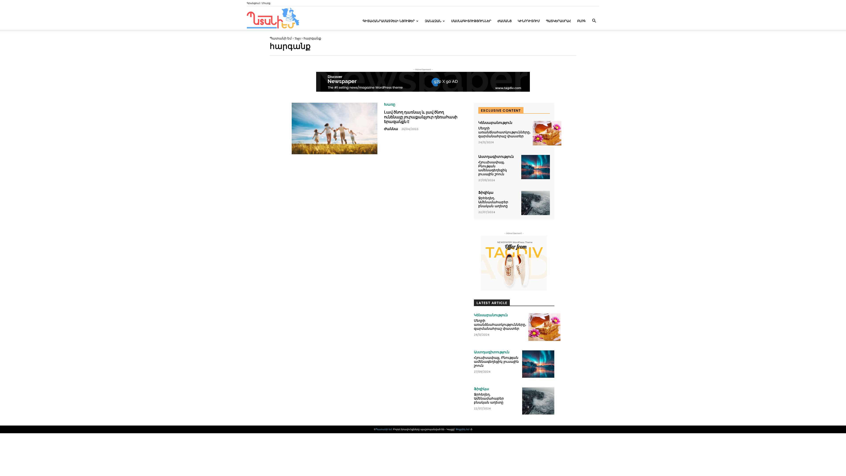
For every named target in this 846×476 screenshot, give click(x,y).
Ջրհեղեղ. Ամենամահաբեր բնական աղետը (493, 202)
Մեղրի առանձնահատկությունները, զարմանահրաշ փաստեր (504, 132)
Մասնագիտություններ (471, 21)
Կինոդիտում (529, 21)
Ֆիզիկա (486, 192)
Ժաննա (391, 129)
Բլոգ (581, 21)
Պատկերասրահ (558, 21)
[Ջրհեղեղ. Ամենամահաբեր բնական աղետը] (535, 203)
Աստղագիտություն (496, 156)
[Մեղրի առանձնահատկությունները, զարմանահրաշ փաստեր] (547, 133)
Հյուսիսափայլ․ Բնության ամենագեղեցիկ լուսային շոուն (492, 168)
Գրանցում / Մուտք (258, 3)
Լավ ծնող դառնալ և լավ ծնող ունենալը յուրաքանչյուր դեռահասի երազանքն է (420, 116)
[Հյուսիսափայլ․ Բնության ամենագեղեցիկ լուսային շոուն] (535, 167)
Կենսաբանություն (495, 123)
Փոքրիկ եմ (463, 429)
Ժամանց (504, 21)
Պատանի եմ (281, 38)
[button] (594, 21)
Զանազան (433, 21)
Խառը (389, 104)
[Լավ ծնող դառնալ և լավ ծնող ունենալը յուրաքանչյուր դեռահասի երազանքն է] (334, 128)
